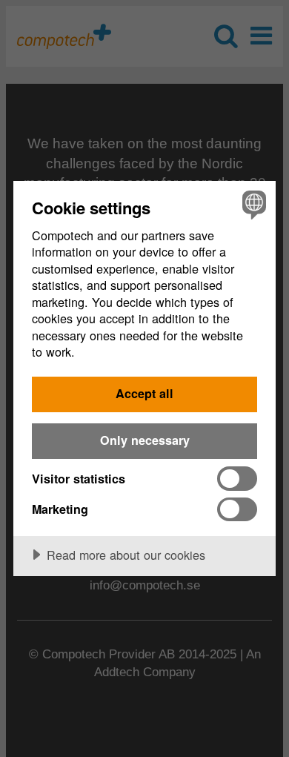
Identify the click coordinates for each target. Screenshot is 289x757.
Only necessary (145, 440)
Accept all (144, 393)
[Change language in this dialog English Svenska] (252, 204)
